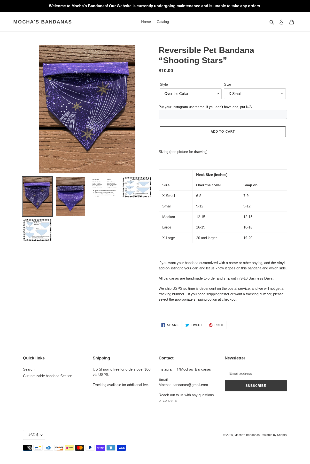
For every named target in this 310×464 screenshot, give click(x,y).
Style (164, 84)
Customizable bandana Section (47, 376)
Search (28, 369)
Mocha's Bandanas (42, 21)
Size (227, 84)
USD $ (33, 435)
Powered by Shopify (274, 435)
